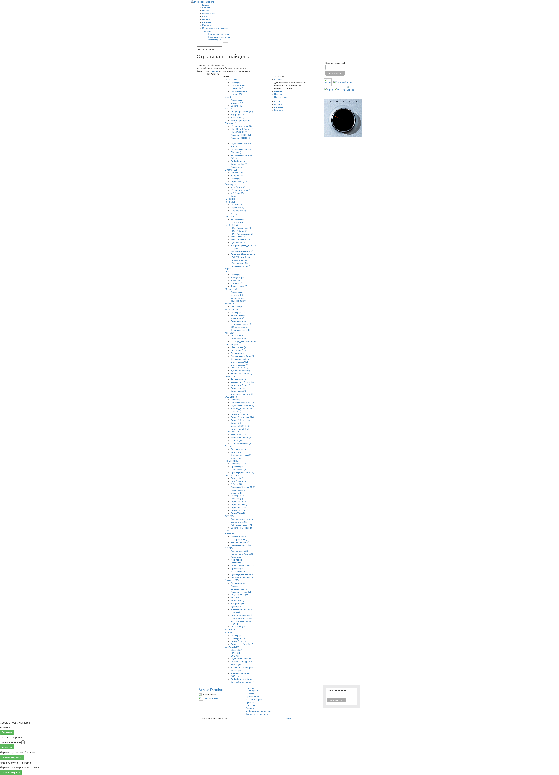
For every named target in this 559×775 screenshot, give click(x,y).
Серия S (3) (236, 422)
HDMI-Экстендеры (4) (241, 227)
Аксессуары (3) (238, 82)
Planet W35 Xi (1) (239, 131)
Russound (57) (232, 580)
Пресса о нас (208, 13)
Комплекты (236, 280)
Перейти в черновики (12, 757)
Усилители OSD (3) (240, 428)
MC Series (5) (237, 192)
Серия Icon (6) (238, 387)
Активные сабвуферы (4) (243, 402)
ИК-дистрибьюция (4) (241, 594)
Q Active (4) (236, 484)
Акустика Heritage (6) (241, 134)
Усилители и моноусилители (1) (240, 337)
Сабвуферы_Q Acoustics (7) (238, 497)
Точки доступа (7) (239, 286)
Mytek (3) (229, 332)
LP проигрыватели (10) (242, 111)
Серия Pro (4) (237, 207)
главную (214, 70)
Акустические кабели (241, 658)
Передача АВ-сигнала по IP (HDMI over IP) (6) (243, 255)
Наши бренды (252, 690)
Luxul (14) (229, 271)
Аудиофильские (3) (240, 542)
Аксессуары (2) (238, 635)
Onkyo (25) (230, 376)
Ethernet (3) (236, 649)
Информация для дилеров (215, 27)
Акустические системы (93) (237, 293)
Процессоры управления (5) (238, 570)
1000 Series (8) (238, 187)
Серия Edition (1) (239, 163)
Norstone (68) (231, 344)
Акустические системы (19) (237, 101)
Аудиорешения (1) (239, 242)
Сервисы (206, 22)
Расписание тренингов (219, 36)
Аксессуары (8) (238, 178)
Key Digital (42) (232, 225)
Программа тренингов (219, 33)
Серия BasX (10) (239, 181)
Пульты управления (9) (242, 574)
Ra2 (227, 530)
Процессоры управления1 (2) (239, 468)
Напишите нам (211, 698)
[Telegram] (343, 81)
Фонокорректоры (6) (240, 120)
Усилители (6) (238, 626)
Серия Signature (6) (240, 425)
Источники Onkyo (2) (241, 385)
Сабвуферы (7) (238, 105)
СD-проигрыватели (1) (241, 326)
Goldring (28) (231, 184)
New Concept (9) (238, 481)
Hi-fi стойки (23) (238, 350)
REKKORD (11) (232, 533)
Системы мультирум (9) (242, 577)
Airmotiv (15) (237, 172)
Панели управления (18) (242, 565)
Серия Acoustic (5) (239, 414)
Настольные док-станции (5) (239, 92)
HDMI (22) (235, 652)
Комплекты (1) (238, 556)
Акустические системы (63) (237, 221)
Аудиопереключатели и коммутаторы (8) (242, 520)
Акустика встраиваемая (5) (239, 587)
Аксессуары (236, 274)
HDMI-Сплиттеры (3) (241, 239)
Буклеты (206, 19)
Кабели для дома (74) (241, 524)
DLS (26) (229, 96)
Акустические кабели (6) (242, 405)
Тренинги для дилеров (257, 713)
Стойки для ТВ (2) (239, 367)
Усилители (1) (237, 117)
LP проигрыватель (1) (241, 190)
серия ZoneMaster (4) (241, 443)
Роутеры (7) (236, 283)
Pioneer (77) (231, 446)
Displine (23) (231, 79)
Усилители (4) (237, 457)
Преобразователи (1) (241, 265)
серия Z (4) (236, 440)
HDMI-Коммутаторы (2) (242, 233)
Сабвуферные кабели (241, 527)
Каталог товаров (254, 699)
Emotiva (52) (231, 169)
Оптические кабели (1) (242, 358)
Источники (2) (237, 600)
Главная (206, 4)
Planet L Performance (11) (243, 128)
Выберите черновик (10, 742)
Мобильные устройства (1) (238, 561)
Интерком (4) (237, 597)
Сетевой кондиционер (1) (243, 681)
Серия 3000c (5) (238, 501)
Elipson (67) (230, 123)
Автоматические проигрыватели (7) (240, 538)
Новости (206, 10)
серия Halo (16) (238, 434)
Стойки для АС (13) (240, 364)
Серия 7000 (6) (238, 510)
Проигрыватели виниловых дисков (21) (242, 322)
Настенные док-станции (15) (238, 87)
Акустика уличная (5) (241, 591)
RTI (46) (229, 548)
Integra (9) (230, 201)
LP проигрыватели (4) (241, 126)
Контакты (206, 25)
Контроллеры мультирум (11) (238, 605)
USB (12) (235, 655)
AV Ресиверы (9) (238, 379)
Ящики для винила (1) (241, 373)
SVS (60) (229, 632)
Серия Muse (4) (238, 390)
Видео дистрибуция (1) (242, 553)
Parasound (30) (232, 431)
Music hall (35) (232, 309)
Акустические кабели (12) (243, 355)
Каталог (206, 16)
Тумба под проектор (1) (242, 370)
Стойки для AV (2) (239, 361)
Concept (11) (237, 478)
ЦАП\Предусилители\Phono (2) (245, 341)
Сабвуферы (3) (238, 160)
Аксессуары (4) (238, 582)
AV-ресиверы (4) (238, 449)
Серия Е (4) (236, 195)
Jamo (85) (230, 216)
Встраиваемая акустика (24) (238, 491)
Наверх (287, 718)
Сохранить (7, 732)
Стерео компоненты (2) (242, 393)
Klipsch (228, 268)
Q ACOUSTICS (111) (235, 475)
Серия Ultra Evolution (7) (242, 644)
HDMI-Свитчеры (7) (240, 236)
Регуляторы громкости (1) (243, 617)
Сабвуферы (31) (239, 638)
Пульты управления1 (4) (242, 472)
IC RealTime (231, 198)
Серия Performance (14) (242, 417)
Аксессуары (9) (238, 312)
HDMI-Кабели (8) (239, 230)
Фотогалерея (214, 39)
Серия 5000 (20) (239, 507)
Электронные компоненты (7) (238, 299)
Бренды (206, 7)
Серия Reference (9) (240, 419)
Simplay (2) (230, 629)
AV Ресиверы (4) (238, 204)
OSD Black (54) (232, 396)
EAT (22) (229, 108)
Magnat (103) (231, 289)
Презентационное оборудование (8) (239, 261)
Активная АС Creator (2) (242, 382)
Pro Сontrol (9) (232, 460)
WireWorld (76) (232, 646)
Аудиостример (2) (239, 550)
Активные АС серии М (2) (243, 486)
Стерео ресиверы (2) (241, 454)
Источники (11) (238, 452)
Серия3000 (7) (238, 513)
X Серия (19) (237, 175)
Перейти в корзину (11, 772)
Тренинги (207, 30)
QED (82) (229, 516)
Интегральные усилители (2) (238, 317)
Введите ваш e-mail (335, 63)
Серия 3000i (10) (239, 504)
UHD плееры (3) (238, 306)
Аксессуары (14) (238, 166)
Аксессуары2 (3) (238, 463)
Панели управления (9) (242, 614)
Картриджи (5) (237, 114)
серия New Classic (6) (241, 437)
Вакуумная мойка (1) (241, 545)
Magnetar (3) (231, 303)
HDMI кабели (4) (239, 347)
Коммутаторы (237, 277)
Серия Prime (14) (239, 641)
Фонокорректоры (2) (240, 329)
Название (5, 727)
